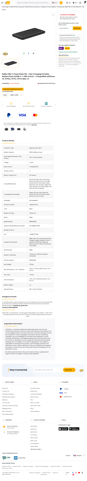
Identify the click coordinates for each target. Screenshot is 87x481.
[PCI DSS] (6, 457)
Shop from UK (17, 466)
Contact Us (5, 391)
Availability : (6, 83)
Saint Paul (33, 429)
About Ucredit (34, 403)
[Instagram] (75, 473)
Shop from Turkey (7, 468)
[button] (68, 3)
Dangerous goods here (21, 305)
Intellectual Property (8, 397)
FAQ (31, 400)
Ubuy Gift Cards (35, 405)
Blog (31, 408)
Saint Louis (33, 440)
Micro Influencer (7, 411)
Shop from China (67, 466)
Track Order (6, 403)
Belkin (4, 10)
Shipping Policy (6, 408)
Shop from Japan (28, 466)
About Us (5, 388)
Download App (35, 388)
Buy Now (34, 125)
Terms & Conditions (34, 473)
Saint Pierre (33, 432)
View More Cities (35, 449)
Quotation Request (8, 394)
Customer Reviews (36, 394)
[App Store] (64, 429)
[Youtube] (79, 473)
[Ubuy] (7, 2)
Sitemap (4, 400)
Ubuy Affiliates (34, 411)
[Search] (61, 2)
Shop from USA (6, 466)
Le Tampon (33, 435)
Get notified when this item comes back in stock (69, 24)
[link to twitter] (33, 54)
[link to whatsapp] (24, 54)
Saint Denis (33, 426)
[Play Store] (74, 429)
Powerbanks (60, 7)
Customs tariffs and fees (10, 405)
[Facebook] (73, 473)
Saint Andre (34, 438)
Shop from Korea (55, 466)
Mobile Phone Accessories (17, 7)
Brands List (33, 391)
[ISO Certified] (19, 458)
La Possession (34, 443)
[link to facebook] (28, 54)
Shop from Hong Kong (42, 466)
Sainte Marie (34, 446)
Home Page (5, 7)
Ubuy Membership (7, 414)
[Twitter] (82, 473)
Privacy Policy (46, 473)
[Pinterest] (73, 475)
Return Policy (34, 397)
